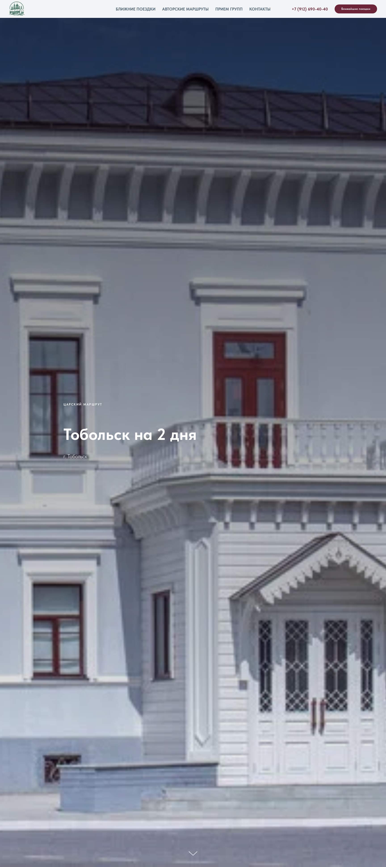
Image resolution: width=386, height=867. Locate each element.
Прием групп (229, 9)
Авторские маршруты (185, 9)
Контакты (260, 9)
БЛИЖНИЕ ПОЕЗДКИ (135, 9)
